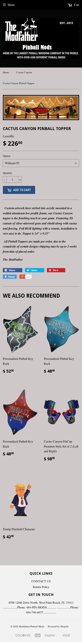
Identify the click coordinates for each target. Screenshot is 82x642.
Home (6, 72)
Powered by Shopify (58, 626)
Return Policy (41, 587)
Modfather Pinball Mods (31, 626)
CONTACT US (41, 581)
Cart (76, 5)
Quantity (7, 173)
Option (6, 156)
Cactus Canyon (24, 72)
